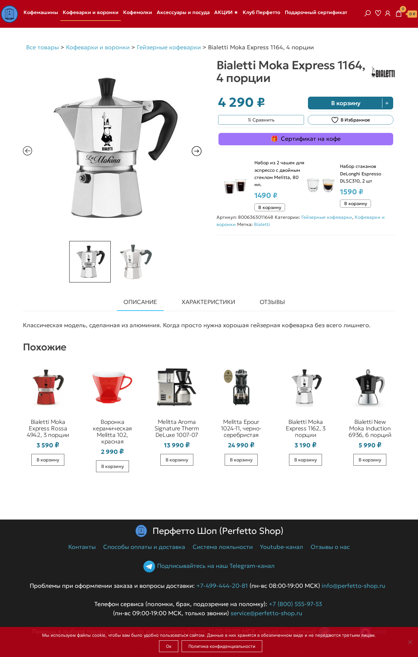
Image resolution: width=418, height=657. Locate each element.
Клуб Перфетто (261, 12)
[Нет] (410, 642)
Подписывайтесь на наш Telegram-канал (215, 565)
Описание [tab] (140, 302)
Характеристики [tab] (208, 302)
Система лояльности (223, 547)
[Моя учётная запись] (388, 13)
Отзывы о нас (330, 547)
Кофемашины (41, 12)
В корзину (346, 103)
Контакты (82, 547)
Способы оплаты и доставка (144, 547)
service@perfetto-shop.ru (265, 613)
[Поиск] (367, 13)
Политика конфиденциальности (221, 646)
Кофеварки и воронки (91, 12)
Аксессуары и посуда (183, 12)
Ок (168, 646)
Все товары (42, 47)
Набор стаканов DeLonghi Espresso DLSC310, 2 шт (360, 173)
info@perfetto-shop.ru (352, 585)
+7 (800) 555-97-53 (295, 604)
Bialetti (262, 224)
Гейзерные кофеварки (169, 47)
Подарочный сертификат (316, 12)
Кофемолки (137, 12)
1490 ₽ (265, 195)
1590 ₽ (351, 191)
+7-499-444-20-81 (222, 585)
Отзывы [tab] (272, 302)
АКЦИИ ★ (226, 12)
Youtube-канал (281, 547)
